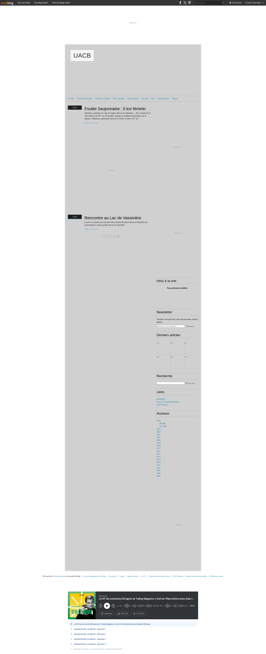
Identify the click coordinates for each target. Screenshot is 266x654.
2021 (158, 437)
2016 (158, 451)
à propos (140, 613)
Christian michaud (59, 576)
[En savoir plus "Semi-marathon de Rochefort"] (177, 348)
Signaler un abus (132, 576)
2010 (158, 468)
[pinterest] (189, 2)
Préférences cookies (216, 576)
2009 (158, 471)
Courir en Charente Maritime (168, 402)
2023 (158, 432)
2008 (158, 473)
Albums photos (133, 98)
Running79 (161, 399)
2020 (158, 440)
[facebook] (180, 2)
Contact (175, 98)
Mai (160, 423)
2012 (158, 462)
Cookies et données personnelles (196, 576)
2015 (158, 454)
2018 (158, 446)
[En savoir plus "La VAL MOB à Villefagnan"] (177, 362)
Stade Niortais (162, 405)
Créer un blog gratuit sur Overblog (94, 576)
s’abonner (108, 613)
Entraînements (163, 98)
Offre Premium (178, 576)
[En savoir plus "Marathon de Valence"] (191, 348)
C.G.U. (143, 576)
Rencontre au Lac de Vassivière (113, 218)
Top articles (112, 576)
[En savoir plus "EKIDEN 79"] (163, 362)
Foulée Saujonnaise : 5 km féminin (115, 108)
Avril (161, 426)
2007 (158, 476)
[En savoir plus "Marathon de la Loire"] (163, 348)
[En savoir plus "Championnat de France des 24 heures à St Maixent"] (191, 362)
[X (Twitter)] (185, 2)
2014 (158, 457)
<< (104, 236)
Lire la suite (91, 123)
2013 (158, 459)
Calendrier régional (102, 98)
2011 (158, 465)
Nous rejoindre (118, 98)
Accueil (71, 98)
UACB (82, 55)
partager (124, 613)
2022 (158, 435)
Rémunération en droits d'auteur (159, 576)
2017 (158, 448)
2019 (158, 443)
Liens (153, 98)
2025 (158, 421)
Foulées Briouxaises (84, 98)
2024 (158, 429)
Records (145, 98)
